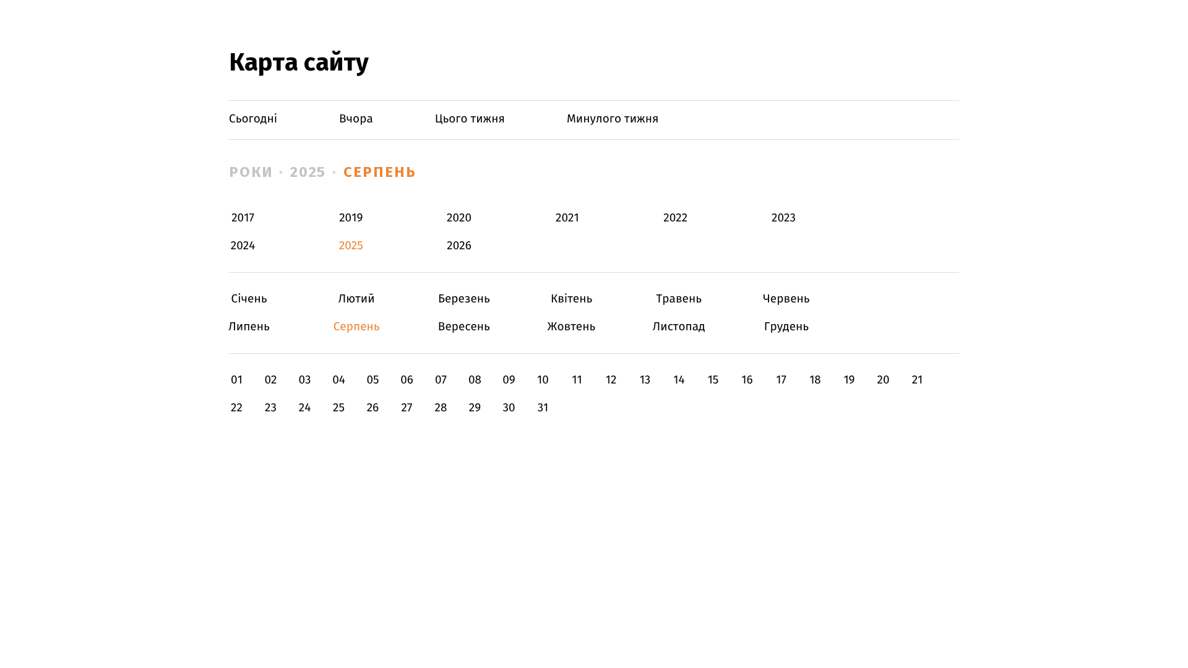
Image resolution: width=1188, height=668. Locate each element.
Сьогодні (253, 119)
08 (474, 380)
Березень (464, 299)
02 (270, 380)
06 (406, 380)
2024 (243, 246)
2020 (459, 218)
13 (645, 380)
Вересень (464, 327)
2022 (675, 218)
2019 (351, 218)
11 (577, 380)
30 (508, 408)
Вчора (356, 119)
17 (781, 380)
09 (508, 380)
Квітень (571, 299)
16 (746, 380)
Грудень (786, 327)
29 (475, 408)
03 (304, 380)
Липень (249, 327)
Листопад (679, 327)
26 (373, 408)
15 (713, 380)
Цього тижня (470, 119)
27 (407, 408)
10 (543, 380)
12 (611, 380)
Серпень (379, 172)
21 (917, 380)
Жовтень (571, 327)
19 (848, 380)
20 (883, 380)
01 (237, 380)
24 (305, 408)
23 (271, 408)
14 (678, 380)
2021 (567, 218)
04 (338, 380)
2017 (242, 218)
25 (339, 408)
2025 (308, 172)
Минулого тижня (613, 119)
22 (237, 408)
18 (815, 380)
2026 (459, 246)
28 (441, 408)
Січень (249, 299)
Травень (679, 299)
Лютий (357, 299)
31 (543, 408)
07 (441, 380)
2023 (784, 218)
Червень (786, 299)
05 (372, 380)
